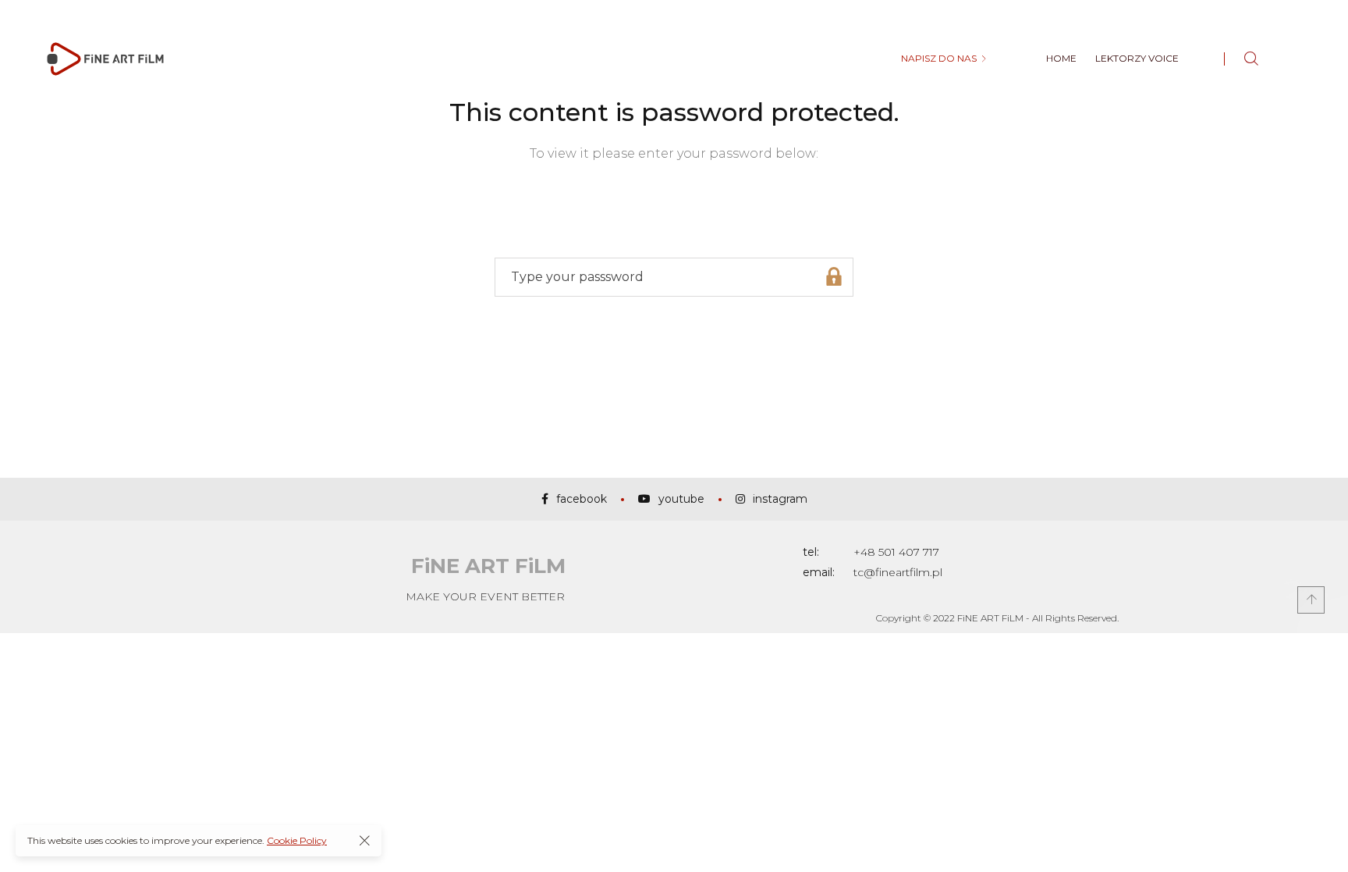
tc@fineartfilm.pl (897, 572)
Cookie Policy (297, 840)
